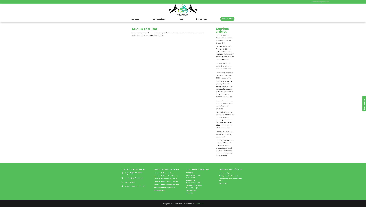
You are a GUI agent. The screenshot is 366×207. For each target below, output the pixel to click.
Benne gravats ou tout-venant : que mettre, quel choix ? (225, 134)
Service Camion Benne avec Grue (166, 184)
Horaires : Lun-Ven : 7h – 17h (135, 186)
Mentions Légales (225, 173)
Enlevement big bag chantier (164, 187)
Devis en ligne (201, 19)
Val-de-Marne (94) (192, 188)
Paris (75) (189, 173)
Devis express (364, 104)
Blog (181, 19)
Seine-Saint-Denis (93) (194, 185)
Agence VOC (199, 204)
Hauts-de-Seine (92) (193, 183)
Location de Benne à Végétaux (165, 179)
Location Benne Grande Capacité (166, 182)
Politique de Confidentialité (229, 176)
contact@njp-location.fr (134, 178)
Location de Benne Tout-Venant (166, 176)
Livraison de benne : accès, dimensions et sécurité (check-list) (223, 66)
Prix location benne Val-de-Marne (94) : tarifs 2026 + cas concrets (225, 75)
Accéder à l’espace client (319, 2)
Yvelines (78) (190, 178)
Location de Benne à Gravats (164, 173)
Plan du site (223, 183)
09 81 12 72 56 (227, 19)
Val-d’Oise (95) (191, 190)
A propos (135, 19)
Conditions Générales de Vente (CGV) (230, 179)
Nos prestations (158, 19)
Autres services (159, 190)
